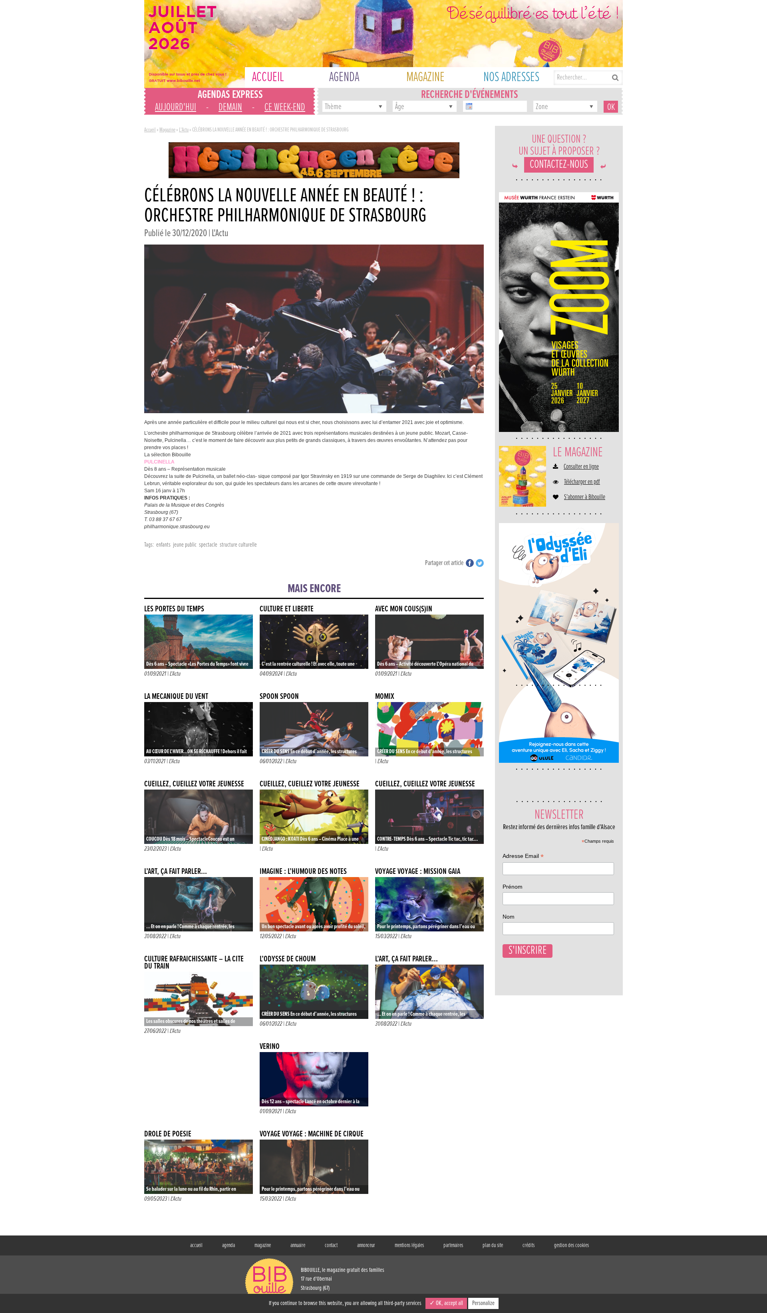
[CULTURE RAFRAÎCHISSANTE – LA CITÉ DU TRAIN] (198, 999)
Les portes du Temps (174, 609)
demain (230, 107)
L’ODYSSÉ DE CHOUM (288, 959)
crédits (529, 1245)
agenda (228, 1245)
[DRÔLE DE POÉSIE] (198, 1167)
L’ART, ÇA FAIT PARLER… (175, 871)
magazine (262, 1245)
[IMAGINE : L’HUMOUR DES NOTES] (314, 904)
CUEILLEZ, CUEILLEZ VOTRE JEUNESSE (194, 784)
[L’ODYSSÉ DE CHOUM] (314, 992)
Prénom (513, 886)
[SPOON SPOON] (314, 729)
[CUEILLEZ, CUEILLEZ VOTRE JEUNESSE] (198, 817)
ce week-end (284, 107)
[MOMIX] (429, 729)
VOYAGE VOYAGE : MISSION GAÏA (417, 871)
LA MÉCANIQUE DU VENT (176, 696)
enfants (163, 545)
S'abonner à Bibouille (584, 497)
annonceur (366, 1245)
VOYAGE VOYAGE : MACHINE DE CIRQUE (312, 1134)
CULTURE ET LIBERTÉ (287, 609)
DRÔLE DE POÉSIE (167, 1134)
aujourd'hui (175, 107)
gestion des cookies (571, 1245)
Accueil (150, 129)
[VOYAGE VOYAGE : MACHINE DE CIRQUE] (314, 1167)
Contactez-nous (559, 165)
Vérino (270, 1046)
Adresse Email (523, 856)
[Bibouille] (314, 159)
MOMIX (384, 696)
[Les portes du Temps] (198, 642)
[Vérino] (314, 1079)
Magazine (167, 129)
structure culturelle (238, 545)
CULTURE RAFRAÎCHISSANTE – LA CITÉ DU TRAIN (194, 963)
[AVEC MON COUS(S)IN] (429, 642)
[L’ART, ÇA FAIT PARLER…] (198, 904)
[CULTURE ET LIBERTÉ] (314, 642)
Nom (509, 916)
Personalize (483, 1303)
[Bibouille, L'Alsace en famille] (383, 44)
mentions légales (409, 1245)
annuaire (297, 1245)
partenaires (453, 1245)
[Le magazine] (522, 476)
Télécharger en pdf (582, 482)
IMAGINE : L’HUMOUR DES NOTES (303, 871)
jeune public (185, 545)
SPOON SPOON (279, 696)
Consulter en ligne (581, 467)
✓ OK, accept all (446, 1303)
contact (331, 1245)
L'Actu (184, 129)
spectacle (208, 545)
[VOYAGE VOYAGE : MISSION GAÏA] (429, 904)
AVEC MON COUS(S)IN (403, 609)
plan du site (493, 1245)
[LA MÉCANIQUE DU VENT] (198, 729)
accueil (196, 1245)
